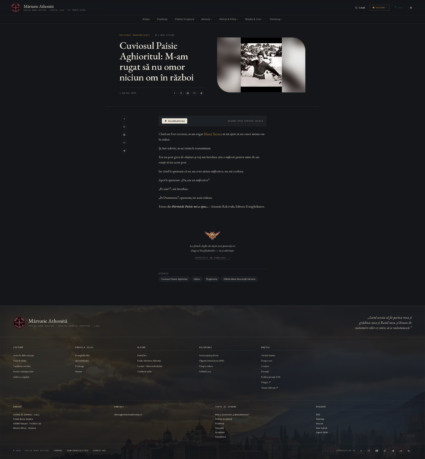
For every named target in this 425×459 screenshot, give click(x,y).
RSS (318, 414)
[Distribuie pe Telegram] (201, 93)
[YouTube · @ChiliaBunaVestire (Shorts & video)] (377, 451)
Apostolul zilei (82, 360)
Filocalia (219, 428)
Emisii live (142, 355)
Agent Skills (322, 432)
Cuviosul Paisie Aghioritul (174, 279)
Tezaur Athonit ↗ (269, 387)
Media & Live (254, 19)
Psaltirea (162, 19)
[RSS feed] (409, 451)
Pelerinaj (276, 19)
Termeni (57, 451)
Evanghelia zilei (82, 355)
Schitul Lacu (205, 371)
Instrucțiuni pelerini (208, 355)
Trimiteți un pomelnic (212, 258)
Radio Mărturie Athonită (149, 360)
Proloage (79, 366)
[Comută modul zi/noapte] (410, 7)
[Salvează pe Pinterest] (187, 93)
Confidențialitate (77, 451)
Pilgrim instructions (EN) (211, 360)
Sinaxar (78, 371)
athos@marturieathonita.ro (128, 414)
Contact (265, 366)
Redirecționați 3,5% (270, 376)
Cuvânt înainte (268, 355)
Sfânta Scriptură (184, 19)
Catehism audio (144, 371)
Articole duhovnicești (135, 35)
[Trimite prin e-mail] (194, 93)
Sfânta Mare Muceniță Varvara (239, 279)
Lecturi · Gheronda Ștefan (149, 366)
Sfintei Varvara (213, 134)
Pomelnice (220, 436)
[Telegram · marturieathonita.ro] (393, 451)
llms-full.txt (321, 428)
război (197, 279)
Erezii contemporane (23, 371)
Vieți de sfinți (19, 360)
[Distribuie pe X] (181, 93)
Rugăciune (211, 279)
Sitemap (320, 419)
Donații (265, 371)
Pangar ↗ (266, 382)
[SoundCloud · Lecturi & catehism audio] (401, 451)
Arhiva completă (21, 376)
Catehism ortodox (22, 366)
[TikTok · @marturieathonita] (385, 451)
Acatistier (220, 432)
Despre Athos (206, 366)
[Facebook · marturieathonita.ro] (361, 451)
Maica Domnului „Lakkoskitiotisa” (232, 414)
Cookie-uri (99, 451)
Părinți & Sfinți (228, 19)
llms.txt (319, 423)
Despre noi (266, 360)
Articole (206, 19)
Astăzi (146, 19)
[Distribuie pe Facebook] (174, 93)
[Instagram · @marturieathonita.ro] (369, 451)
